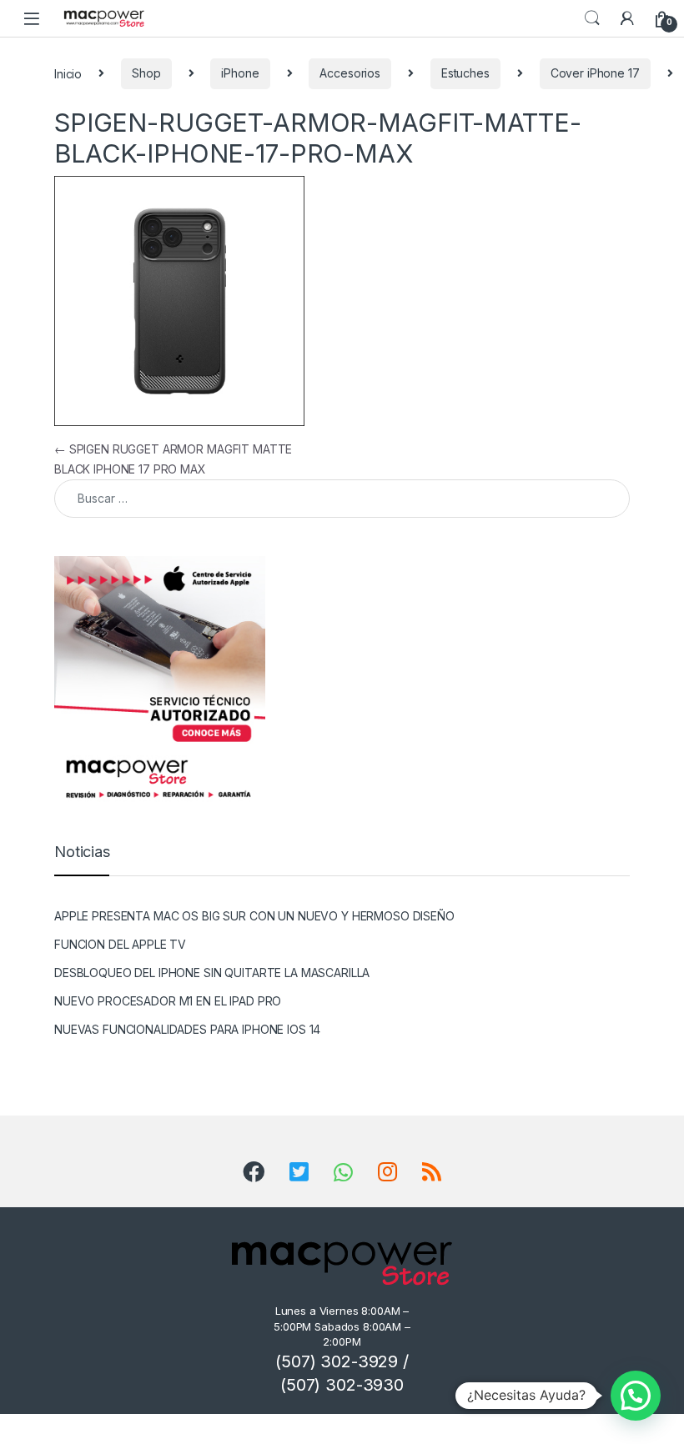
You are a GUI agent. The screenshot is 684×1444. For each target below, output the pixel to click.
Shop (146, 73)
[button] (636, 1396)
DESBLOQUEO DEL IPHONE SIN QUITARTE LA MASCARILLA (212, 972)
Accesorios (349, 73)
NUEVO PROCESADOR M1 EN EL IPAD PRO (167, 1001)
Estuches (465, 73)
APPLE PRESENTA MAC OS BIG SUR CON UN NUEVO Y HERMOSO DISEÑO (254, 916)
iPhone (240, 73)
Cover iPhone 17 (595, 73)
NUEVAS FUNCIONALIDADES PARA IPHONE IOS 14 (187, 1029)
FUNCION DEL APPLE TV (120, 944)
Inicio (68, 73)
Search (592, 18)
